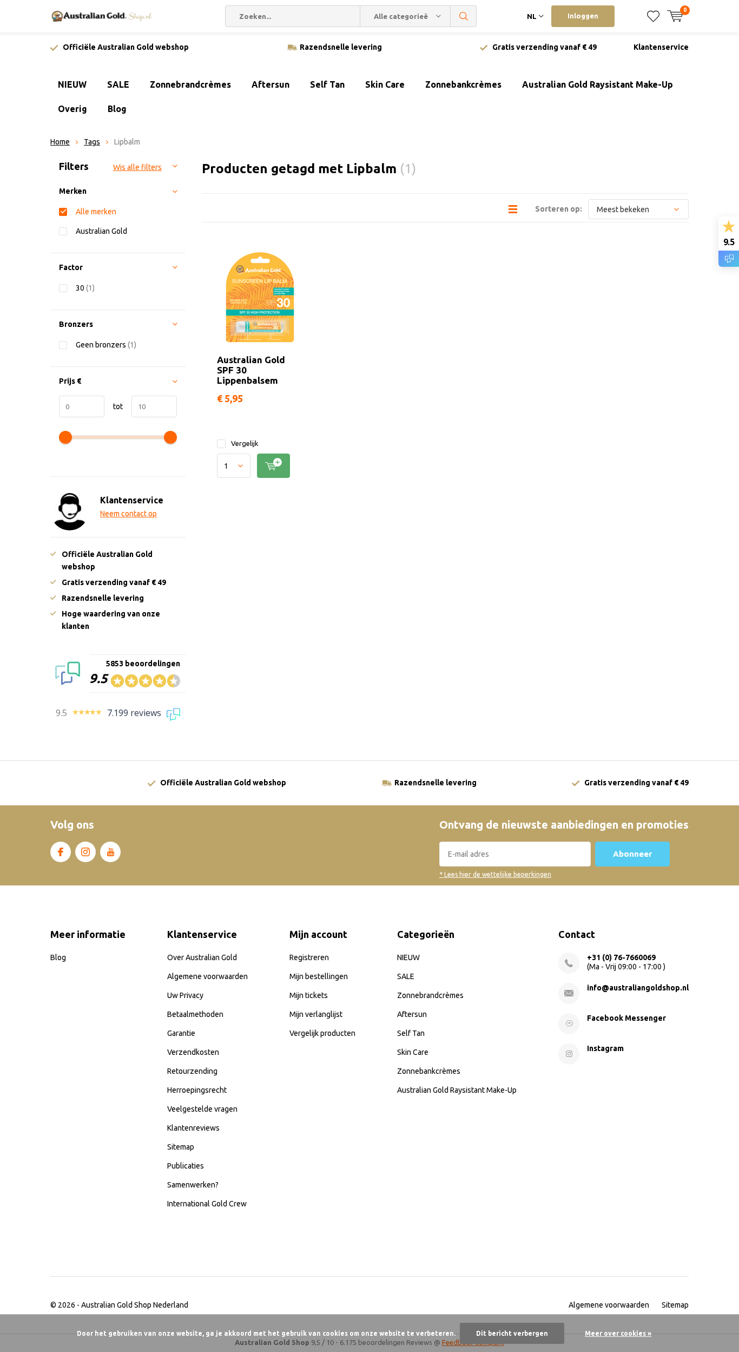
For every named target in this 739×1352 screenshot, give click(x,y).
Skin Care (385, 84)
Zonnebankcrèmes (463, 84)
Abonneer (632, 853)
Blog (117, 109)
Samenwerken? (193, 1184)
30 (85, 288)
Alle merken (96, 211)
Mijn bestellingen (318, 976)
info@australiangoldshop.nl (638, 987)
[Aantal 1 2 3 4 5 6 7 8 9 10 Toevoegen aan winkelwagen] (260, 466)
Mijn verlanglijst (315, 1014)
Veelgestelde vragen (202, 1109)
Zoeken (464, 16)
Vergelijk (245, 443)
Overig (72, 109)
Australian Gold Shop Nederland (134, 1305)
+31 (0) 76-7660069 (621, 957)
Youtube (110, 852)
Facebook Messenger (626, 1018)
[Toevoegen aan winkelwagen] (273, 466)
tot (113, 406)
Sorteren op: (558, 209)
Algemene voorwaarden (207, 976)
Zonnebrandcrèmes (190, 84)
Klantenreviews (193, 1128)
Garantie (181, 1033)
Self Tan (327, 84)
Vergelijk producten (322, 1033)
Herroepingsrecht (197, 1090)
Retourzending (192, 1071)
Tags (92, 141)
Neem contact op (128, 513)
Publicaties (185, 1165)
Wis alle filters (137, 167)
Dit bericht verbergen (512, 1333)
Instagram (85, 852)
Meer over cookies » (618, 1333)
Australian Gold (101, 231)
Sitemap (180, 1147)
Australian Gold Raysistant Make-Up (597, 84)
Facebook (60, 852)
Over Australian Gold (202, 957)
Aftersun (270, 84)
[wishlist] (653, 16)
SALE (118, 84)
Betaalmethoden (195, 1014)
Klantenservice (661, 47)
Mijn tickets (308, 995)
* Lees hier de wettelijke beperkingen (495, 874)
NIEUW (72, 84)
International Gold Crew (207, 1203)
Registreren (309, 957)
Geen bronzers (106, 344)
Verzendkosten (193, 1052)
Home (60, 141)
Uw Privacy (185, 995)
